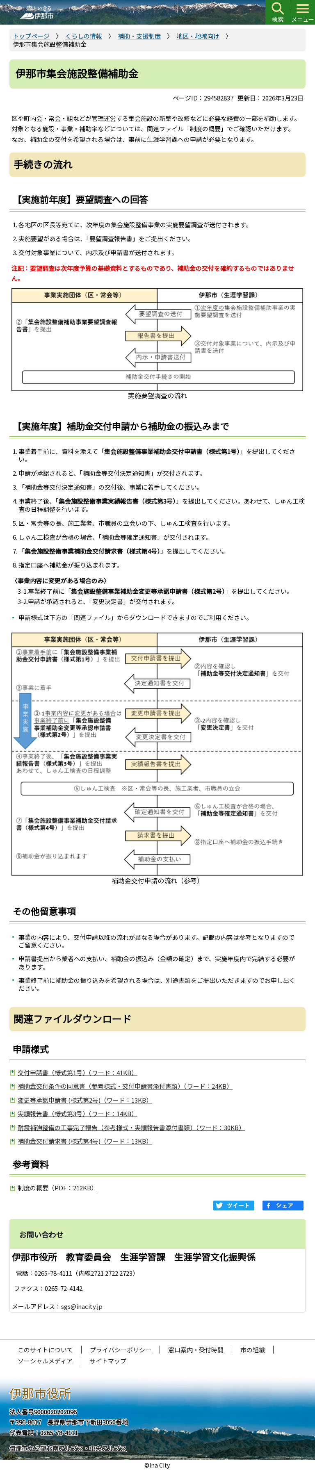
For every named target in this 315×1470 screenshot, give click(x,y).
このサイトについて (45, 1349)
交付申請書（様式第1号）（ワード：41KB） (77, 1072)
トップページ (31, 36)
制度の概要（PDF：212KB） (57, 1187)
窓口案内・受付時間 (196, 1349)
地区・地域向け (197, 36)
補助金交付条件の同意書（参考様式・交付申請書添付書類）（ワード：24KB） (125, 1086)
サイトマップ (107, 1360)
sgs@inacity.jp (82, 1306)
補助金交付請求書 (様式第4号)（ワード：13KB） (85, 1141)
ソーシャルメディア (45, 1360)
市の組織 (252, 1349)
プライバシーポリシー (120, 1349)
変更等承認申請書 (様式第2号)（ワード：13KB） (85, 1100)
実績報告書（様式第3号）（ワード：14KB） (77, 1113)
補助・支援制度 (139, 36)
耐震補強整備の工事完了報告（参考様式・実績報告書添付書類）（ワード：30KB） (131, 1127)
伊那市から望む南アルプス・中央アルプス (67, 1448)
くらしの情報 (83, 36)
